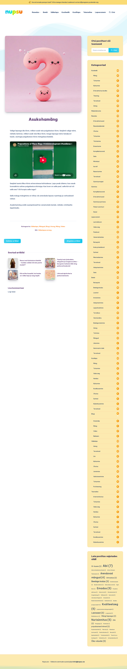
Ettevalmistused (98, 121)
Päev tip (105, 629)
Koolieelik (66, 12)
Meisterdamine (98, 257)
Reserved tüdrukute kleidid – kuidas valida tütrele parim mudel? (31, 263)
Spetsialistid (95, 635)
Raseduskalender (98, 126)
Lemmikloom (97, 222)
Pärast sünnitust (98, 207)
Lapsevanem (100, 12)
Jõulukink (106, 598)
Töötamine (97, 141)
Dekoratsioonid (110, 584)
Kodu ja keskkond (98, 247)
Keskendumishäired (97, 600)
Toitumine (96, 81)
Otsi (115, 50)
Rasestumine (97, 171)
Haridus (95, 378)
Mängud (42, 226)
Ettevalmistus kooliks (100, 91)
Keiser (95, 212)
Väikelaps (55, 12)
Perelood (96, 232)
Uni (94, 456)
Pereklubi (106, 623)
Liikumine (96, 343)
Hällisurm (104, 595)
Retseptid (96, 242)
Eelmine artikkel (12, 241)
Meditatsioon (95, 616)
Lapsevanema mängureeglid (105, 609)
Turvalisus (96, 313)
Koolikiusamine (98, 389)
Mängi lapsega (109, 616)
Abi (108, 566)
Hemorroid (102, 592)
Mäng (58, 226)
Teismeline (87, 12)
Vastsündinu (97, 318)
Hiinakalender (112, 592)
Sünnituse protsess (99, 202)
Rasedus (35, 12)
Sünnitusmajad (98, 182)
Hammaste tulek (98, 348)
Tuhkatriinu (102, 638)
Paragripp (98, 623)
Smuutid (113, 632)
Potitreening (97, 487)
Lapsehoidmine (98, 308)
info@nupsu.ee (79, 662)
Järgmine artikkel (73, 241)
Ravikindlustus (104, 632)
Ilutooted (112, 595)
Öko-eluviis (98, 641)
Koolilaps (76, 12)
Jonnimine (96, 471)
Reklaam (96, 436)
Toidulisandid (105, 635)
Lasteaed (97, 613)
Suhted (95, 252)
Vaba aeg (96, 227)
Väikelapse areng (44, 230)
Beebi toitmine (99, 584)
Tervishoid (96, 101)
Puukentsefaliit (96, 629)
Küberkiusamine (98, 404)
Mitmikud (96, 161)
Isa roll (95, 166)
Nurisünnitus (101, 619)
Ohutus (95, 131)
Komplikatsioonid (99, 151)
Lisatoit (95, 293)
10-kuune (96, 566)
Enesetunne (97, 146)
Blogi (48, 226)
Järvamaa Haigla (96, 598)
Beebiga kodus (98, 288)
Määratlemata (96, 111)
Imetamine (96, 298)
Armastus (111, 578)
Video (63, 226)
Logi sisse (11, 292)
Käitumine (96, 86)
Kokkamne (108, 600)
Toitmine (96, 333)
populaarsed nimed (100, 626)
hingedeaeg (95, 595)
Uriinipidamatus (113, 638)
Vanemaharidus (98, 237)
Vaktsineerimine (98, 476)
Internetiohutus (98, 497)
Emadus (104, 588)
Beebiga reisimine (99, 323)
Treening (96, 96)
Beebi (45, 12)
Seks (94, 156)
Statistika (96, 421)
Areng (52, 226)
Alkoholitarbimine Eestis (98, 570)
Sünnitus (94, 187)
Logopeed (109, 613)
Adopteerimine (98, 267)
